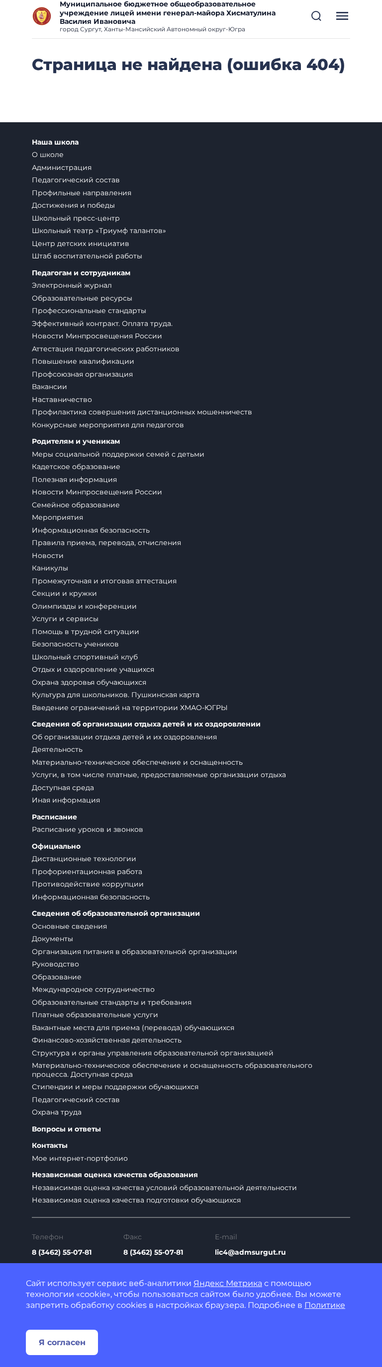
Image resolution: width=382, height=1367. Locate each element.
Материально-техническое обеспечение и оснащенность (137, 762)
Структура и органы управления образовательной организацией (153, 1052)
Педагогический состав (76, 179)
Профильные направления (81, 192)
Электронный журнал (72, 285)
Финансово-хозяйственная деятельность (107, 1040)
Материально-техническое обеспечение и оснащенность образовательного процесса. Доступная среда (172, 1070)
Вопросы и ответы (66, 1129)
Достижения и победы (73, 205)
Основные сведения (69, 926)
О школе (48, 154)
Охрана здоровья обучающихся (89, 682)
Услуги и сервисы (65, 618)
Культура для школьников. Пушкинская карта (115, 694)
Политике (324, 1305)
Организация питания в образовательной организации (134, 951)
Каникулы (50, 567)
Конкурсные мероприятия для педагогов (108, 424)
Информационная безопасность (91, 530)
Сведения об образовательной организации (116, 913)
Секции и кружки (64, 593)
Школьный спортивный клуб (85, 656)
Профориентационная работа (87, 871)
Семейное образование (76, 504)
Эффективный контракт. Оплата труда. (102, 323)
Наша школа (55, 142)
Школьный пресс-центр (76, 218)
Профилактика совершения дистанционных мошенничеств (142, 411)
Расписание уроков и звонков (87, 829)
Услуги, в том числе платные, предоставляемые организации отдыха (159, 774)
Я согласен (62, 1342)
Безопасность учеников (75, 644)
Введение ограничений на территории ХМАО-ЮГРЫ (130, 707)
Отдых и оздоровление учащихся (93, 669)
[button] (316, 16)
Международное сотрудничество (93, 989)
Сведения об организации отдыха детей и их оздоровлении (146, 724)
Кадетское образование (76, 466)
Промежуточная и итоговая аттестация (104, 580)
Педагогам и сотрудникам (81, 273)
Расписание (54, 817)
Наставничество (62, 399)
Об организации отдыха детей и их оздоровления (124, 736)
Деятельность (57, 749)
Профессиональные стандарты (89, 310)
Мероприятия (57, 517)
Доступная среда (63, 787)
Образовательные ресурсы (82, 298)
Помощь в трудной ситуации (85, 631)
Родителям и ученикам (76, 441)
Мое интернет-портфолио (80, 1158)
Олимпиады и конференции (84, 606)
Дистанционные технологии (84, 858)
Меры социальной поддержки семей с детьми (118, 454)
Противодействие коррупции (88, 884)
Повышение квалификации (83, 361)
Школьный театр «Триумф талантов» (99, 230)
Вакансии (49, 386)
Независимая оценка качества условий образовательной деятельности (164, 1187)
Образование (57, 976)
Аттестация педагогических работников (106, 348)
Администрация (62, 167)
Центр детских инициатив (80, 243)
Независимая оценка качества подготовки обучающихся (136, 1200)
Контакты (50, 1145)
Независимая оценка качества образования (115, 1175)
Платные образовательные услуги (95, 1014)
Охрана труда (57, 1112)
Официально (56, 846)
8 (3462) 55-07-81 (62, 1252)
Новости (48, 555)
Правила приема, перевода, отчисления (106, 542)
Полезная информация (74, 479)
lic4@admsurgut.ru (250, 1252)
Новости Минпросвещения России (97, 335)
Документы (52, 938)
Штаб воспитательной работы (87, 255)
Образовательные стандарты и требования (111, 1002)
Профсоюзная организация (82, 374)
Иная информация (66, 800)
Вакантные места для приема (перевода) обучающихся (133, 1027)
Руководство (55, 964)
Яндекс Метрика (227, 1283)
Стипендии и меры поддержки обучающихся (115, 1086)
